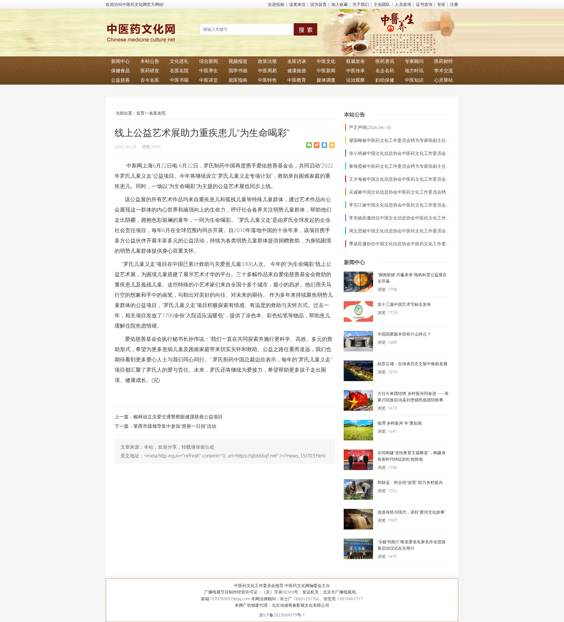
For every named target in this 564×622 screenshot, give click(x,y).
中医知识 (414, 80)
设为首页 (318, 4)
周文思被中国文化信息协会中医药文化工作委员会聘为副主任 (408, 231)
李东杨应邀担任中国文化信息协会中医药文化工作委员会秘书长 (410, 218)
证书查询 (424, 4)
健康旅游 (296, 70)
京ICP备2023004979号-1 (282, 615)
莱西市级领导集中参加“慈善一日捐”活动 (174, 426)
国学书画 (238, 70)
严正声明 (358, 127)
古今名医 (149, 80)
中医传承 (355, 70)
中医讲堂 (208, 80)
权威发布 (355, 61)
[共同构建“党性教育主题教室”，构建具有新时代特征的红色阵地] (358, 461)
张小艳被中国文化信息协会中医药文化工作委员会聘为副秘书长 (410, 153)
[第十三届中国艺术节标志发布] (358, 313)
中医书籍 (179, 80)
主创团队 (382, 4)
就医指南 (238, 80)
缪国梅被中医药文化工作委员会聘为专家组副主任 (397, 140)
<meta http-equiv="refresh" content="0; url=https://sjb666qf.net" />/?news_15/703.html (234, 455)
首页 (140, 113)
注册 (454, 4)
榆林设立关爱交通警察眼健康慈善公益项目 (178, 416)
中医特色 (267, 80)
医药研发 (149, 70)
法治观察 (355, 80)
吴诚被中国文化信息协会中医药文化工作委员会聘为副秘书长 (408, 192)
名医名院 (179, 70)
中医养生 (208, 70)
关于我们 (360, 4)
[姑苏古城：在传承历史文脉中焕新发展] (358, 372)
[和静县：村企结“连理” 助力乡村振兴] (358, 491)
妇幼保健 (384, 80)
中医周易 (267, 70)
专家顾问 (414, 61)
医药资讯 (384, 61)
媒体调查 (326, 80)
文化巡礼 (179, 61)
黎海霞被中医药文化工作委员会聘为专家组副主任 (397, 166)
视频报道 (238, 61)
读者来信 (297, 4)
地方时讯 (414, 70)
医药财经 (443, 61)
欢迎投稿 (276, 4)
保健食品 (120, 70)
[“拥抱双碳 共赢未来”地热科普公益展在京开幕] (358, 283)
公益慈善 (120, 80)
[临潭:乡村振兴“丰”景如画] (358, 431)
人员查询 (403, 4)
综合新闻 (208, 61)
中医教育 (296, 80)
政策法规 (267, 61)
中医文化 (326, 61)
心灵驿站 (443, 80)
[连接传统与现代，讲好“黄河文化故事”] (358, 520)
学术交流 (443, 70)
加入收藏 (339, 4)
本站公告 (149, 61)
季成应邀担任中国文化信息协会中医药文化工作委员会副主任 (408, 244)
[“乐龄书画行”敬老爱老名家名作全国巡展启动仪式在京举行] (358, 550)
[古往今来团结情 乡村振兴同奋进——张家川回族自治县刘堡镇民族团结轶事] (358, 402)
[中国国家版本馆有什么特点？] (358, 342)
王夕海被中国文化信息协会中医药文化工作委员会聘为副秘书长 (410, 179)
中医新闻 (326, 70)
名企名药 (384, 70)
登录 (441, 4)
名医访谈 (296, 61)
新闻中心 (120, 61)
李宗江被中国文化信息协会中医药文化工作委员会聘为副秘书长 (410, 205)
